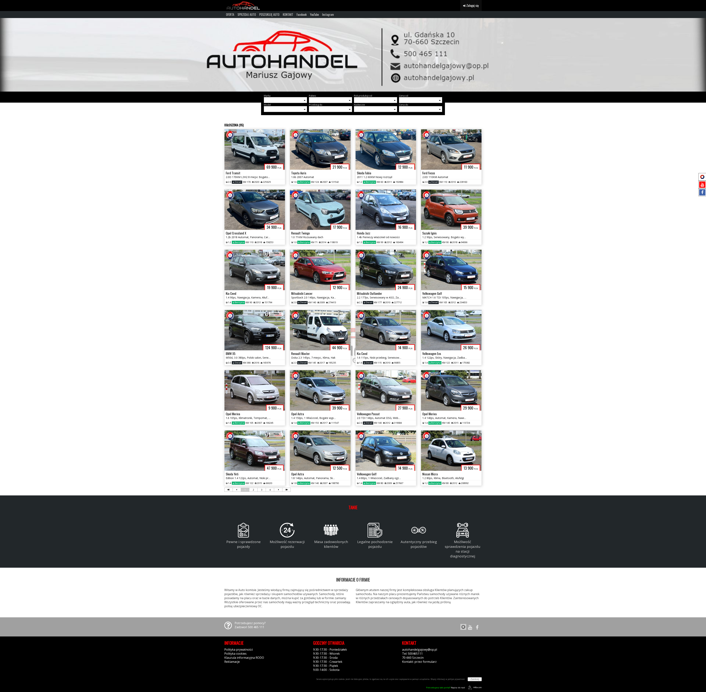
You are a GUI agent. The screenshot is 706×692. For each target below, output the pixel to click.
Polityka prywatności (238, 649)
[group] (353, 55)
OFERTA (230, 14)
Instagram (328, 14)
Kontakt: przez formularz (419, 662)
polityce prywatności (456, 679)
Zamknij (474, 679)
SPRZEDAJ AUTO (247, 14)
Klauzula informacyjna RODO (244, 658)
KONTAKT (288, 14)
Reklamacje (232, 662)
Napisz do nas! (445, 687)
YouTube (314, 14)
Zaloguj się (472, 5)
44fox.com (477, 687)
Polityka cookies (235, 654)
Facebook (302, 14)
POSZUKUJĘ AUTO (269, 14)
